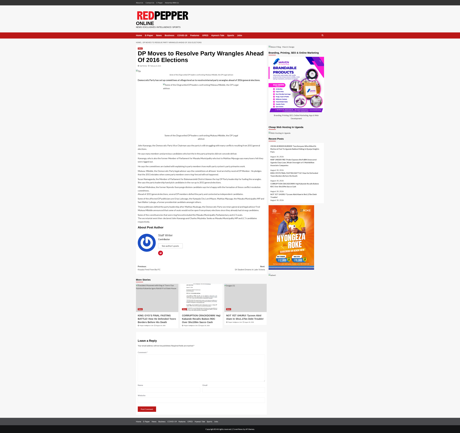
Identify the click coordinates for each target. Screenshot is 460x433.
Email (205, 385)
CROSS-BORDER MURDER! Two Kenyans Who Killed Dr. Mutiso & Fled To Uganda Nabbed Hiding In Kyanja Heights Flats (294, 149)
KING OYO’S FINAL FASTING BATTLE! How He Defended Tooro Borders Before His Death (157, 319)
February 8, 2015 (155, 66)
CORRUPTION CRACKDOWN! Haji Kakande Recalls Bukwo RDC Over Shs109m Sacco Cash (201, 319)
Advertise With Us (172, 3)
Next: (250, 268)
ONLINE (145, 23)
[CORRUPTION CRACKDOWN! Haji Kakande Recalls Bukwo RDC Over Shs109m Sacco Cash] (201, 298)
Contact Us (150, 3)
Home (139, 35)
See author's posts (170, 246)
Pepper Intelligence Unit (146, 325)
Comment (143, 352)
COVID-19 (182, 35)
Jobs (239, 35)
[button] (322, 35)
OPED (205, 35)
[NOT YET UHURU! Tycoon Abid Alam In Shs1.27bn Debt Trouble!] (245, 298)
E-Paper (160, 3)
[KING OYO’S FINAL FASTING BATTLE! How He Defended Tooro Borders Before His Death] (157, 298)
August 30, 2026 (160, 325)
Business (169, 35)
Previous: (149, 268)
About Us (139, 3)
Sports (230, 35)
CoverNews (238, 429)
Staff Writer (143, 66)
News (159, 35)
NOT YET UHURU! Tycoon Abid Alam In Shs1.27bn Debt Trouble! (293, 195)
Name (140, 385)
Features (194, 35)
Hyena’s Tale (217, 35)
